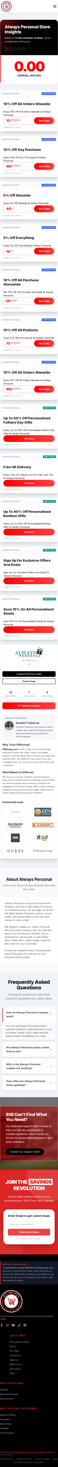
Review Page (29, 681)
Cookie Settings (42, 1459)
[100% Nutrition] (43, 812)
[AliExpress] (43, 850)
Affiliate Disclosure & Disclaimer (29, 1462)
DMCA (55, 1459)
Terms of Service (23, 1459)
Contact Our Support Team (25, 1151)
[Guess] (15, 850)
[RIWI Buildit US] (43, 837)
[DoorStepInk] (15, 825)
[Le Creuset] (43, 825)
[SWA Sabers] (15, 837)
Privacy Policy (6, 1459)
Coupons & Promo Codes (29, 674)
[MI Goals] (15, 812)
